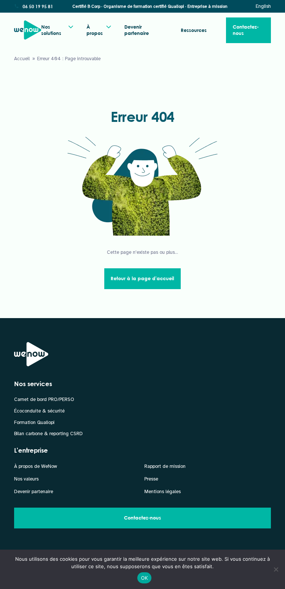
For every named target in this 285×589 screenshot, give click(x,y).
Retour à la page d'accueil (142, 278)
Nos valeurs (26, 479)
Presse (151, 479)
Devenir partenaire (136, 30)
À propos (94, 30)
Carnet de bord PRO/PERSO (44, 399)
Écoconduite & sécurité (39, 411)
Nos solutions (51, 30)
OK (144, 578)
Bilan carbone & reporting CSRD (48, 434)
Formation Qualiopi (34, 422)
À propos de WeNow (35, 466)
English (263, 6)
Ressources (194, 30)
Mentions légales (162, 492)
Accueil (22, 59)
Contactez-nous (246, 30)
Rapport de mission (165, 466)
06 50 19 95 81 (38, 6)
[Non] (275, 569)
